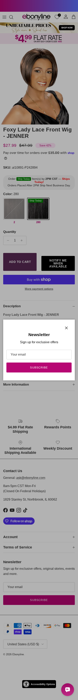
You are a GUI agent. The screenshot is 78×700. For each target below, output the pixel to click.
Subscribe (39, 367)
